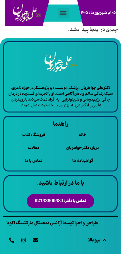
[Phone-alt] (11, 240)
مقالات (33, 147)
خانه (82, 135)
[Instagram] (23, 240)
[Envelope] (35, 240)
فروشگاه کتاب (33, 135)
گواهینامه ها (82, 160)
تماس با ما (33, 160)
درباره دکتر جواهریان (82, 147)
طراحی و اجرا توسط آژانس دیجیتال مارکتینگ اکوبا (52, 223)
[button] (63, 13)
